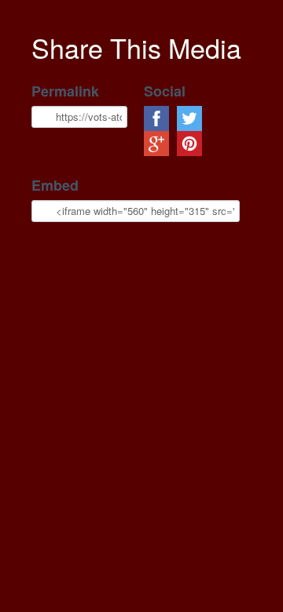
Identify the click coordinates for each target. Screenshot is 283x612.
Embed (55, 185)
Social (165, 91)
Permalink (65, 91)
